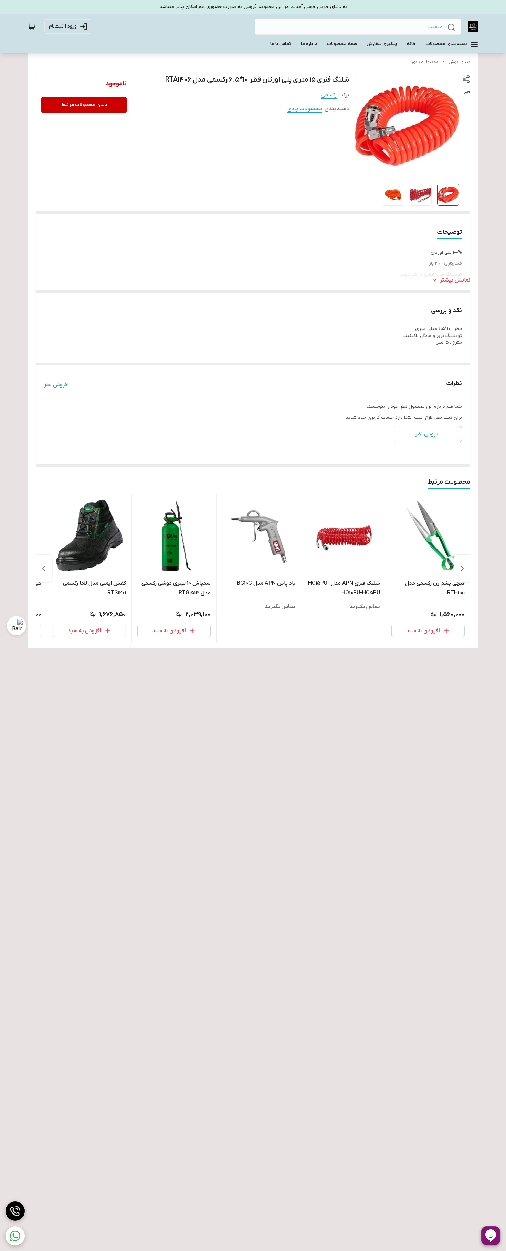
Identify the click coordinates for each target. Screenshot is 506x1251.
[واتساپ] (15, 1235)
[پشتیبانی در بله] (16, 625)
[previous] (462, 568)
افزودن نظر (56, 384)
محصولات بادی (425, 62)
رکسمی (329, 95)
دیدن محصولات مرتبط (84, 105)
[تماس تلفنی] (15, 1211)
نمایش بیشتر (455, 280)
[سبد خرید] (32, 26)
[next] (43, 568)
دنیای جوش (459, 62)
